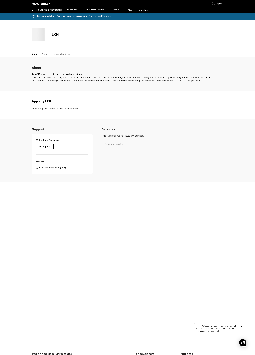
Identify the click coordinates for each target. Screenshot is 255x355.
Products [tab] (45, 54)
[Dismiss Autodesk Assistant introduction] (242, 326)
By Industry (72, 9)
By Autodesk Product (95, 9)
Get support (45, 146)
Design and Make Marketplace (47, 9)
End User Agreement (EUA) (52, 167)
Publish (116, 9)
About (130, 10)
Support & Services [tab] (63, 54)
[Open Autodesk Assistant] (242, 343)
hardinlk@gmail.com (49, 140)
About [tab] (35, 54)
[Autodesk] (41, 4)
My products (142, 10)
